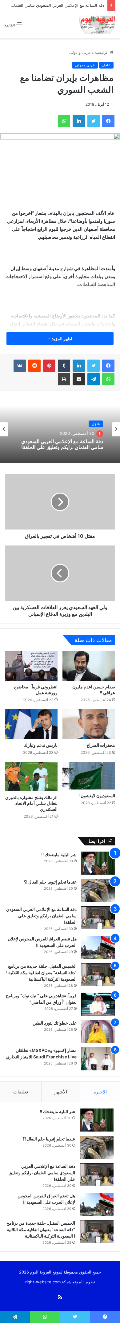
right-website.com (43, 1281)
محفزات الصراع (101, 745)
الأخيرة (100, 1092)
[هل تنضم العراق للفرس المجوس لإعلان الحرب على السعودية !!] (98, 947)
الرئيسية (102, 52)
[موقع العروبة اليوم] (97, 24)
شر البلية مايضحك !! (59, 854)
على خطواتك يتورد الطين (55, 1023)
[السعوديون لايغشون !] (88, 775)
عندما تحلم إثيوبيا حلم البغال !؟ (50, 881)
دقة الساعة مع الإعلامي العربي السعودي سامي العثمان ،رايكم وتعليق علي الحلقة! (62, 444)
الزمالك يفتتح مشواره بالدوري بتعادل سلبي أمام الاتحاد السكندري (31, 803)
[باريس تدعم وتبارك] (31, 724)
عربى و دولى (80, 52)
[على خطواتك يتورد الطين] (98, 1031)
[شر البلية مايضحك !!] (98, 863)
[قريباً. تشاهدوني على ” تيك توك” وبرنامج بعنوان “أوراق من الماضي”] (98, 1004)
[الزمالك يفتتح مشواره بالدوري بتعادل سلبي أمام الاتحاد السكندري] (31, 776)
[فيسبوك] (108, 366)
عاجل (106, 65)
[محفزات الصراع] (88, 724)
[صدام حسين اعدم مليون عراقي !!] (88, 666)
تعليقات (20, 1092)
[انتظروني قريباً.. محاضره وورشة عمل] (31, 666)
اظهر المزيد (61, 338)
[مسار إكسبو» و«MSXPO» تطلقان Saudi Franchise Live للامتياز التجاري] (98, 1058)
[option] (60, 429)
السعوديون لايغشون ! (96, 795)
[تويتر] (93, 366)
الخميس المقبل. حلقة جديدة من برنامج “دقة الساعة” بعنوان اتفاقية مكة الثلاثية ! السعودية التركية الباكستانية (41, 972)
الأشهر (60, 1092)
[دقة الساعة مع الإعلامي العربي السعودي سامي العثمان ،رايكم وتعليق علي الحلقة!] (98, 917)
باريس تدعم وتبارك (40, 745)
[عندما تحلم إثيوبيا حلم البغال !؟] (98, 890)
